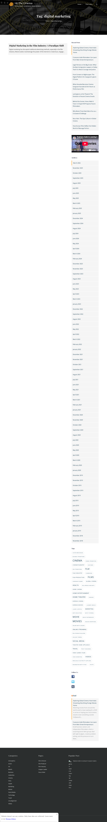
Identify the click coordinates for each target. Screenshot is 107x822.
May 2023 (76, 289)
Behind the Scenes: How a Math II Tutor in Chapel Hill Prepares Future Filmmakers (84, 104)
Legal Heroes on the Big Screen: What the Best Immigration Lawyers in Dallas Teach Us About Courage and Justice (85, 67)
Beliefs (10, 769)
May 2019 (76, 511)
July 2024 (75, 233)
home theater (79, 597)
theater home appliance (81, 645)
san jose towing (77, 637)
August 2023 (77, 279)
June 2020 (76, 445)
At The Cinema (23, 3)
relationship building (79, 633)
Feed (74, 695)
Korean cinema (78, 601)
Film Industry (42, 766)
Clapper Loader (42, 769)
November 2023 (78, 269)
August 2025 (77, 183)
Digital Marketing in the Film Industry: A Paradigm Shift (36, 45)
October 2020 (77, 425)
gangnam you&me (78, 581)
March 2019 (76, 521)
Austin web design (78, 552)
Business (10, 772)
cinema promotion (91, 561)
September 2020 (78, 430)
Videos (10, 803)
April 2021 (76, 395)
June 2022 (76, 324)
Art (9, 766)
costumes (90, 565)
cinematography (78, 565)
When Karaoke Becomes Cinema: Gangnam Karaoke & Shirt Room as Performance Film (84, 86)
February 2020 (77, 465)
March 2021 (76, 400)
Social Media (11, 792)
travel (75, 649)
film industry (77, 573)
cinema (77, 560)
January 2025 (77, 213)
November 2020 (78, 420)
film (87, 569)
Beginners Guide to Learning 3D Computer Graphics (84, 761)
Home (79, 4)
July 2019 (75, 500)
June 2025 (76, 193)
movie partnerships (88, 617)
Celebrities (11, 775)
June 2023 (76, 284)
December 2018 (78, 536)
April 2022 (76, 334)
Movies (10, 789)
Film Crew (89, 4)
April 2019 (76, 516)
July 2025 (75, 188)
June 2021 (76, 385)
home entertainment (81, 593)
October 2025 (77, 173)
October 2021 (77, 364)
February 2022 (77, 344)
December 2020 (78, 415)
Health (10, 783)
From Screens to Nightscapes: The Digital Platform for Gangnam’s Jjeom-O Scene (85, 77)
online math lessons (79, 625)
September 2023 (78, 274)
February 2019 (77, 526)
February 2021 (77, 405)
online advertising (90, 621)
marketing (89, 609)
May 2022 (76, 329)
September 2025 (78, 178)
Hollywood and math (88, 585)
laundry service (91, 605)
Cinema (10, 778)
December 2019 (78, 475)
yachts (92, 664)
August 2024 (77, 228)
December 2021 (78, 354)
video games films (79, 653)
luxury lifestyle (77, 609)
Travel (10, 798)
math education (77, 613)
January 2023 (77, 304)
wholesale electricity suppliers (82, 660)
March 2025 (76, 203)
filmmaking (89, 573)
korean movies (78, 605)
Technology (11, 795)
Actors (10, 763)
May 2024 (76, 244)
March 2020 (76, 460)
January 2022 (77, 349)
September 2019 (78, 490)
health (76, 585)
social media (78, 641)
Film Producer (42, 763)
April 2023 (76, 294)
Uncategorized (12, 801)
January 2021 (77, 410)
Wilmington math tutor (79, 664)
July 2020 (75, 440)
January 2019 (77, 531)
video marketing (77, 657)
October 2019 (77, 485)
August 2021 (77, 374)
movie (76, 616)
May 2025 (76, 198)
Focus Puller (41, 772)
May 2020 (76, 450)
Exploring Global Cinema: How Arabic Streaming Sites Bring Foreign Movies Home (85, 50)
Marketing (11, 786)
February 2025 (77, 208)
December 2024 (78, 218)
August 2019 (77, 495)
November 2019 (78, 480)
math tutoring (89, 613)
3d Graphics (11, 761)
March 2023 (76, 299)
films (91, 577)
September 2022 (78, 314)
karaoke (91, 597)
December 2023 (78, 264)
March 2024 (76, 254)
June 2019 (76, 505)
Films (9, 781)
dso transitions (77, 569)
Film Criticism (42, 761)
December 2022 (78, 309)
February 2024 (77, 259)
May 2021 (76, 390)
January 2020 (77, 470)
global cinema (91, 581)
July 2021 (75, 380)
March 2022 (76, 339)
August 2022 (77, 319)
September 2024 (78, 223)
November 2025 (78, 168)
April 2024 (76, 249)
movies (77, 621)
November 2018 (78, 541)
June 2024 (76, 238)
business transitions (79, 556)
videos (88, 657)
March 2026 (77, 163)
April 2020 (76, 455)
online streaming (80, 629)
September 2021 (78, 369)
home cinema (77, 589)
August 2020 (77, 435)
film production (78, 577)
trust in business (86, 649)
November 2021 (78, 359)
